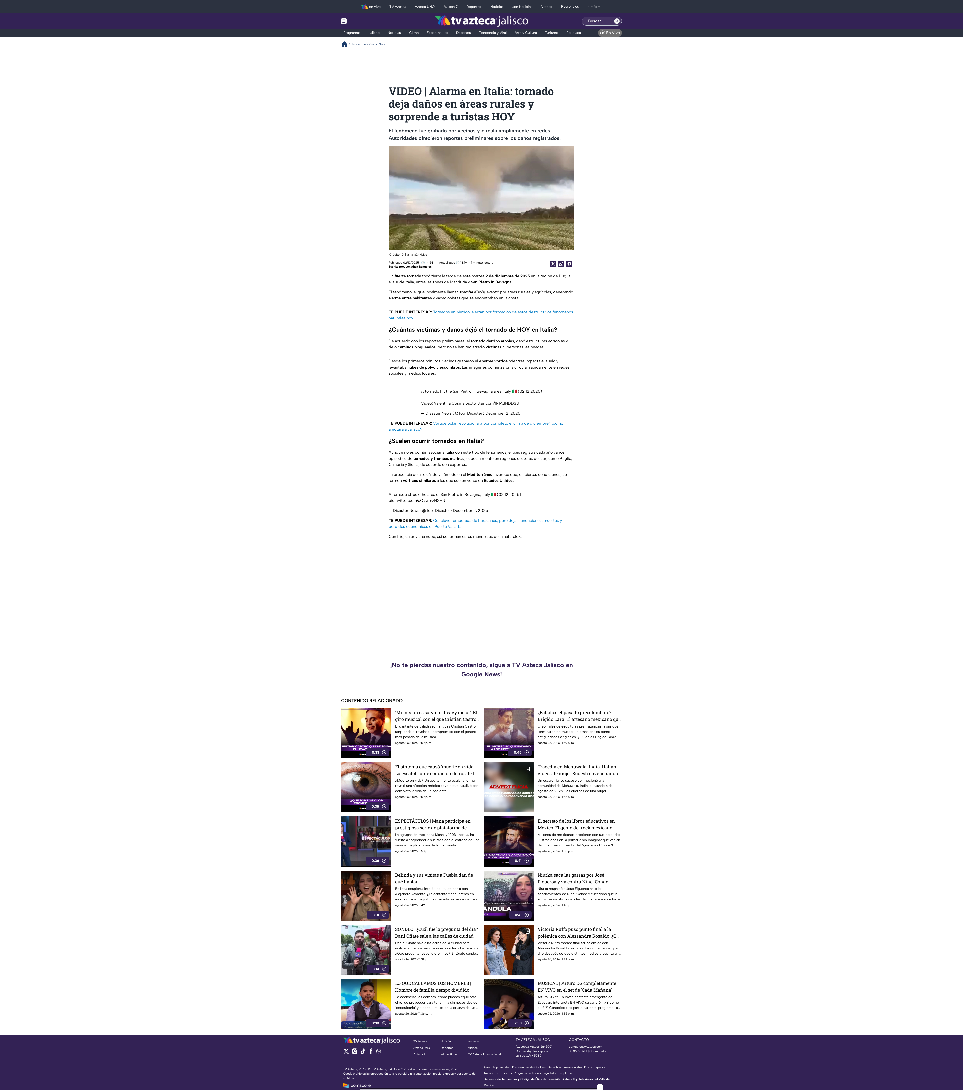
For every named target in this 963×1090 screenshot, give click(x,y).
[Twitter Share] (553, 264)
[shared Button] (561, 264)
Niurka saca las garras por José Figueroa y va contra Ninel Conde (573, 878)
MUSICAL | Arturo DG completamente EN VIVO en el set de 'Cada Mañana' (577, 986)
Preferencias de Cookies (529, 1067)
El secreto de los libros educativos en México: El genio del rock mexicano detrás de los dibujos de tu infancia (576, 824)
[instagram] (354, 1052)
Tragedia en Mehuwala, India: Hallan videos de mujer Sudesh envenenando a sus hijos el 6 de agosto (580, 770)
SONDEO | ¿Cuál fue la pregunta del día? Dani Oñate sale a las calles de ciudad (436, 932)
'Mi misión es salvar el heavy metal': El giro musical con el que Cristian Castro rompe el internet (436, 716)
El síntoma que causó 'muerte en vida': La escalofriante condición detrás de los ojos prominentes (437, 770)
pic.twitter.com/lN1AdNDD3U (492, 403)
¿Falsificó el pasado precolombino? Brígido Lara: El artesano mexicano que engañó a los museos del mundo (579, 716)
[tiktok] (363, 1052)
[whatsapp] (378, 1052)
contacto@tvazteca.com (586, 1046)
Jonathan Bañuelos (419, 266)
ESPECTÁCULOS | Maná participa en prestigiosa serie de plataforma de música (433, 824)
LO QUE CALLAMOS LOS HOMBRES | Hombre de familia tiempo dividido (433, 986)
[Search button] (617, 21)
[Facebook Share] (569, 264)
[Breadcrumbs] (346, 44)
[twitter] (346, 1052)
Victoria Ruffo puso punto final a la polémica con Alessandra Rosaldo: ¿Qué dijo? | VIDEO (579, 932)
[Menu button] (361, 21)
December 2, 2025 (502, 413)
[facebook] (371, 1052)
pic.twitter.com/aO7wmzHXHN (417, 500)
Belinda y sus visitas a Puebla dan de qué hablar (434, 878)
